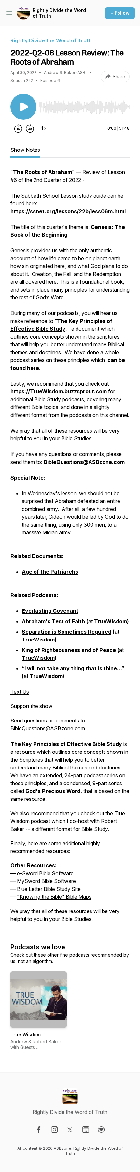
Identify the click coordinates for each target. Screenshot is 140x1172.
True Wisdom (25, 1034)
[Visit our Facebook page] (38, 1129)
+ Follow (120, 13)
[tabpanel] (70, 548)
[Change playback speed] (43, 128)
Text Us (19, 692)
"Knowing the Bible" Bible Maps (54, 897)
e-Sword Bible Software (45, 873)
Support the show (31, 706)
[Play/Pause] (23, 107)
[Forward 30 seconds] (30, 128)
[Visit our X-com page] (70, 1129)
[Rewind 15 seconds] (18, 128)
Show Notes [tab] (25, 150)
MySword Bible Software (46, 881)
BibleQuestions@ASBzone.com (47, 728)
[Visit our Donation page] (101, 1129)
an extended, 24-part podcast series (75, 775)
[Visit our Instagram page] (54, 1129)
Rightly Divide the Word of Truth (59, 13)
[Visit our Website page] (85, 1129)
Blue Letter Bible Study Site (49, 889)
